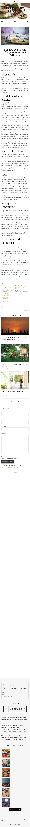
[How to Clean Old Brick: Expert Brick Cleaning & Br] (6, 772)
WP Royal (18, 824)
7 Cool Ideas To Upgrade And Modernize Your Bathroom (21, 287)
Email (3, 419)
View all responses (9, 696)
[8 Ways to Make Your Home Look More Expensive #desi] (6, 782)
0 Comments (26, 310)
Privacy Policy (4, 820)
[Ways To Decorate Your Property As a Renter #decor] (6, 763)
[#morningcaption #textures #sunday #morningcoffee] (6, 792)
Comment (3, 433)
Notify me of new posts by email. (9, 458)
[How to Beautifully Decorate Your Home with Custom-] (6, 753)
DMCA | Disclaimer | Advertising (18, 819)
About (2, 819)
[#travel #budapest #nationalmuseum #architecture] (6, 802)
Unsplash (16, 279)
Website (3, 426)
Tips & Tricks (15, 47)
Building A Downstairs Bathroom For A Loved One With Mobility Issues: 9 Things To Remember (7, 288)
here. (23, 739)
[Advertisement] (15, 537)
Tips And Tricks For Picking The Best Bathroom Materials (6, 297)
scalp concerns (25, 221)
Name (3, 412)
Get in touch (7, 819)
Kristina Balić (9, 279)
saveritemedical (5, 85)
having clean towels (18, 158)
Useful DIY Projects (15, 10)
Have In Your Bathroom (7, 306)
